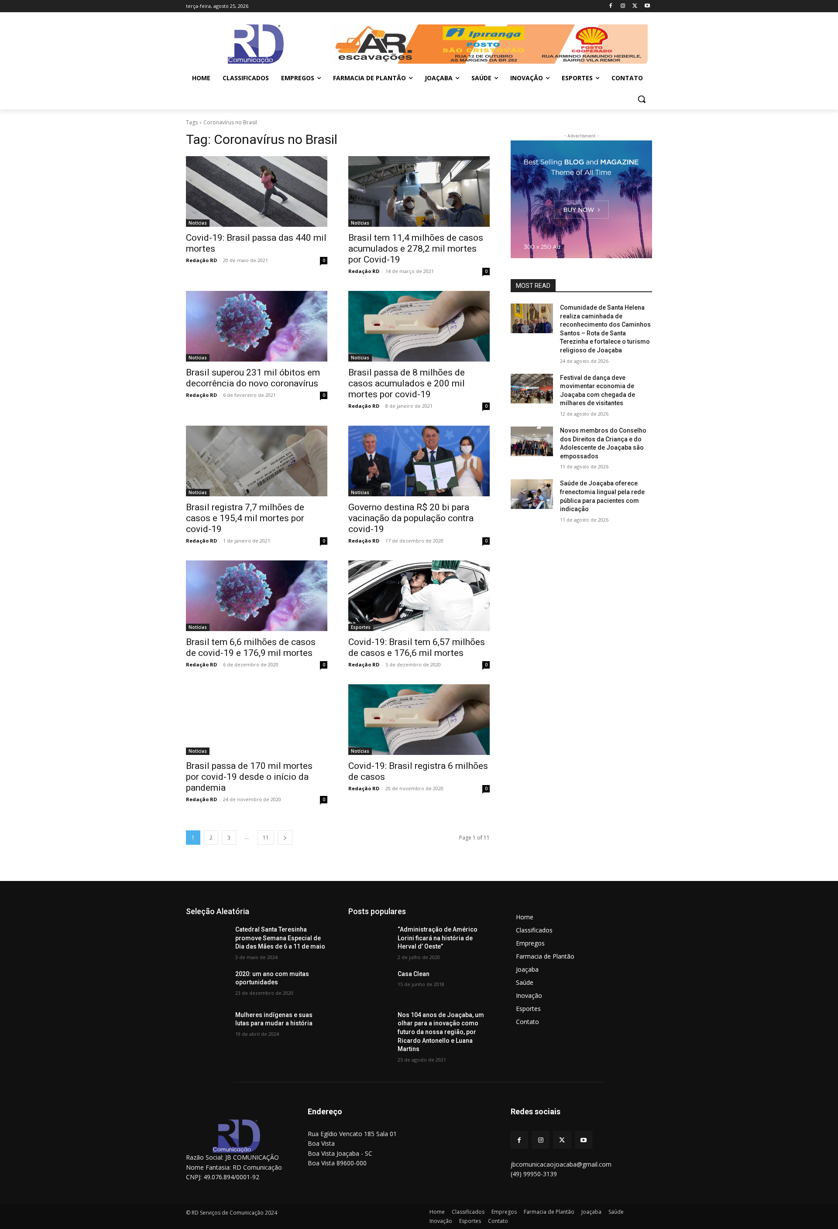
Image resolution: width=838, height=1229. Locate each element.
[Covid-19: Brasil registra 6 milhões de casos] (419, 719)
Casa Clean (413, 973)
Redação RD (201, 260)
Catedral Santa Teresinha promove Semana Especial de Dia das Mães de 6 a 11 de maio (280, 938)
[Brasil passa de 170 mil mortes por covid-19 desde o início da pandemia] (256, 719)
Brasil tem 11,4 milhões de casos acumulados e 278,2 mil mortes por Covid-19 (415, 248)
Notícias (198, 223)
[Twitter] (635, 6)
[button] (641, 99)
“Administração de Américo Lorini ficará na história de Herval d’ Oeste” (437, 938)
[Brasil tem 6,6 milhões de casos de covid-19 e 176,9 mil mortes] (256, 595)
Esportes (361, 627)
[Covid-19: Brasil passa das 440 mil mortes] (256, 191)
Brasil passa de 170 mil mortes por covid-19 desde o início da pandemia (249, 777)
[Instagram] (623, 6)
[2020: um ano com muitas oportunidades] (207, 985)
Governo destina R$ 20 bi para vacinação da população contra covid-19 (411, 518)
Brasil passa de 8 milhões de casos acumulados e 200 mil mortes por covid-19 (406, 383)
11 (266, 837)
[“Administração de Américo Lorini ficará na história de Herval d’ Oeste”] (369, 940)
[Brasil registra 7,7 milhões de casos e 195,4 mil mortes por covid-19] (256, 461)
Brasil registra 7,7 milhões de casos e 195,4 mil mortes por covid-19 (245, 518)
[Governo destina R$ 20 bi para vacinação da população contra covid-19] (419, 461)
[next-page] (285, 837)
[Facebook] (611, 6)
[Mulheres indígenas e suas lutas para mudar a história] (207, 1026)
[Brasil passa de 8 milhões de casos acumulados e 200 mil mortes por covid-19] (419, 326)
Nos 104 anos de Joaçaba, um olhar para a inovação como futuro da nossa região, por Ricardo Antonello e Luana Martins (441, 1031)
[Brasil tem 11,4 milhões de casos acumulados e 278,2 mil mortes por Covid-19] (419, 191)
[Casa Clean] (369, 985)
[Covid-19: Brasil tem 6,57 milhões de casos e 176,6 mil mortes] (419, 595)
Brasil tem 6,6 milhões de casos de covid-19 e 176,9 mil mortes (251, 647)
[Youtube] (647, 6)
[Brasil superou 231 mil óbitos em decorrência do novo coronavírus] (256, 326)
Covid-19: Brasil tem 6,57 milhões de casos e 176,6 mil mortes (416, 647)
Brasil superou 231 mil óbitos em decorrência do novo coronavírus (253, 378)
